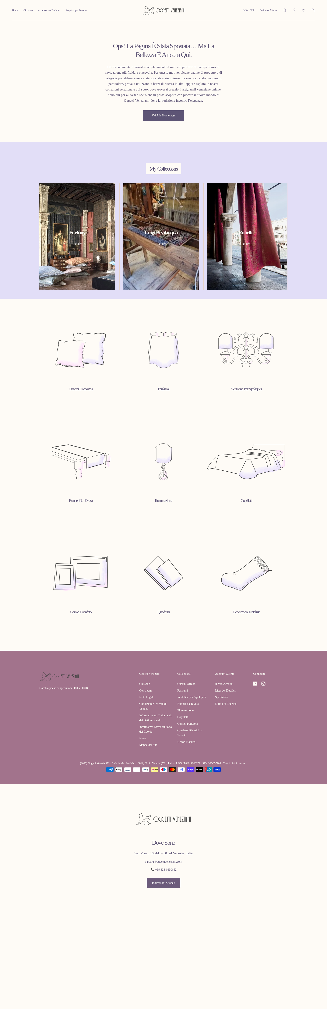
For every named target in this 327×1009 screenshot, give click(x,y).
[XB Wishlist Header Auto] (303, 10)
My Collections (163, 169)
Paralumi (182, 690)
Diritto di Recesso (226, 703)
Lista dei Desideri (225, 690)
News (142, 738)
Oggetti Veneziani (149, 673)
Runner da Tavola (188, 703)
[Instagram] (263, 683)
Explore (77, 243)
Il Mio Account (224, 683)
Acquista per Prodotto (49, 10)
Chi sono (28, 10)
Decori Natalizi (186, 741)
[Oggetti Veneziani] (59, 676)
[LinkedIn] (255, 683)
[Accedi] (294, 10)
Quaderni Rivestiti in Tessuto (189, 733)
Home (15, 10)
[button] (249, 11)
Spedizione (221, 697)
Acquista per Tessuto (76, 10)
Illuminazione (185, 710)
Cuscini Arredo (186, 683)
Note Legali (146, 697)
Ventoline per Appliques (191, 697)
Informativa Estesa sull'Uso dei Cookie (155, 729)
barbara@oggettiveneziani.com (163, 861)
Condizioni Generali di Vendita (153, 706)
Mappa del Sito (148, 744)
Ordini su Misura (268, 10)
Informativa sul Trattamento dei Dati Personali (155, 718)
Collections (184, 673)
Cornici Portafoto (187, 723)
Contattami (145, 690)
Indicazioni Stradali (163, 882)
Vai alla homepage (163, 115)
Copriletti (182, 717)
